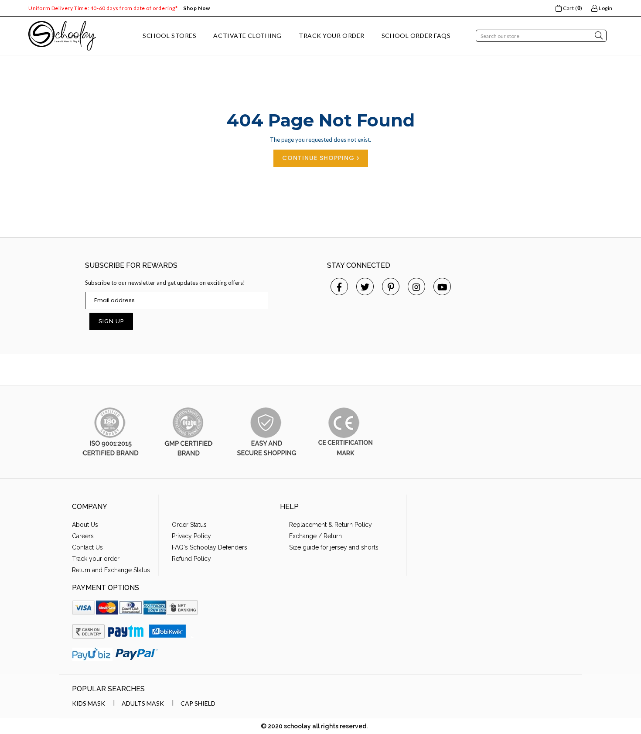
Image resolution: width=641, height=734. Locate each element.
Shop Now (196, 8)
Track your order (95, 558)
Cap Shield (198, 703)
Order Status (189, 524)
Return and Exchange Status (111, 570)
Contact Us (87, 547)
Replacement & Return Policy (330, 524)
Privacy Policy (191, 536)
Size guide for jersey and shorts (333, 547)
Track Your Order (332, 35)
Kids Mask (88, 703)
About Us (85, 524)
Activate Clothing (247, 35)
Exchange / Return (315, 536)
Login (605, 8)
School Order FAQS (416, 35)
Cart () (572, 8)
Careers (83, 536)
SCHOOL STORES (169, 35)
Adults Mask (143, 703)
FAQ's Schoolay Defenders (209, 547)
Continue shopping (319, 158)
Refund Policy (191, 558)
